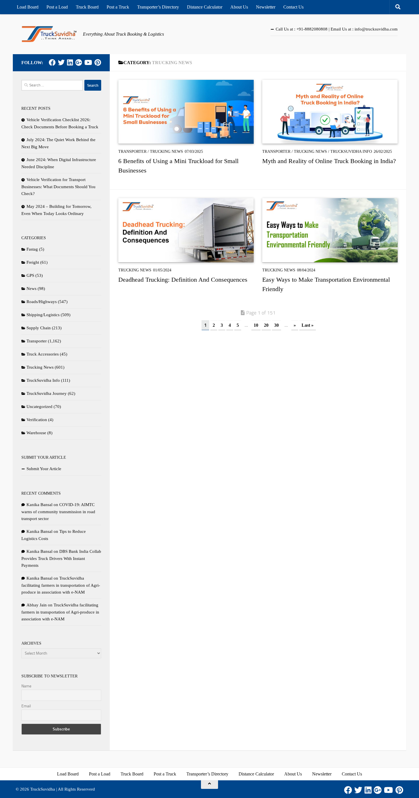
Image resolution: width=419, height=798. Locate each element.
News (31, 288)
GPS (30, 275)
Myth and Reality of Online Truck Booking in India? (329, 161)
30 (276, 325)
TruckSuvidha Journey (47, 393)
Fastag (32, 249)
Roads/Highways (42, 301)
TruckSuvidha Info (351, 151)
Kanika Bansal (39, 504)
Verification (37, 419)
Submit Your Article (44, 468)
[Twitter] (61, 62)
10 (256, 325)
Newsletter (265, 7)
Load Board (27, 7)
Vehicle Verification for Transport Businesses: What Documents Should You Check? (58, 186)
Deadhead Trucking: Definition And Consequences (182, 279)
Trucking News (166, 151)
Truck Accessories (43, 354)
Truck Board (87, 7)
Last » (308, 325)
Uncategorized (39, 406)
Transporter (132, 151)
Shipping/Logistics (43, 314)
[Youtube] (88, 62)
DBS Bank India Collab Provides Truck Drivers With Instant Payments (61, 558)
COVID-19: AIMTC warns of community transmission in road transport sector (58, 511)
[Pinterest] (97, 62)
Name (26, 686)
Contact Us (293, 7)
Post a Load (57, 7)
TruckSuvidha (42, 789)
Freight (33, 262)
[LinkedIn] (70, 62)
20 (266, 325)
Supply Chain (39, 328)
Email (26, 706)
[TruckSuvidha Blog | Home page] (49, 34)
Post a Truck (118, 7)
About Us (239, 7)
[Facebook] (52, 62)
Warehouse (36, 433)
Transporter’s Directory (158, 7)
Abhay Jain (37, 605)
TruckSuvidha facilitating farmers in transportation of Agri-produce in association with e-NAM (60, 585)
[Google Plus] (78, 62)
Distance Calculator (204, 7)
